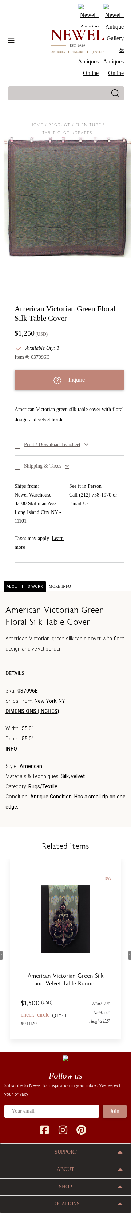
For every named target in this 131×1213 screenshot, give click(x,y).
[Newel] (65, 1058)
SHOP (65, 1186)
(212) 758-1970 (95, 495)
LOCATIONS (65, 1203)
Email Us (78, 503)
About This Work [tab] (25, 586)
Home (36, 124)
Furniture (88, 124)
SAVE (109, 879)
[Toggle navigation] (11, 40)
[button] (69, 445)
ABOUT (65, 1169)
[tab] (60, 586)
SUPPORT (66, 1152)
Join (114, 1111)
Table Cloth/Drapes (67, 132)
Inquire (76, 380)
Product (59, 124)
